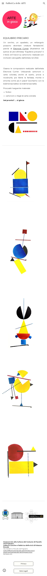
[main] (23, 47)
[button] (3, 3)
